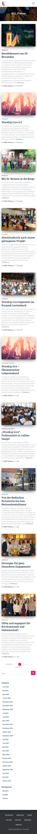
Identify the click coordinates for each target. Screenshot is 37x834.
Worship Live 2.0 (11, 122)
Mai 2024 (5, 747)
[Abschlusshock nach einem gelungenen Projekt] (18, 219)
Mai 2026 (5, 690)
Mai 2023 (5, 777)
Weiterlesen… (21, 82)
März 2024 (5, 754)
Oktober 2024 (6, 732)
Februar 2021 (6, 781)
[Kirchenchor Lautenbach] (4, 3)
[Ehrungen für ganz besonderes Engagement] (18, 545)
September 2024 (7, 736)
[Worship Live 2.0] (18, 104)
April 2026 (5, 694)
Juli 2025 (5, 713)
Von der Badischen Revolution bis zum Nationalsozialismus (13, 501)
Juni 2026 (5, 687)
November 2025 (7, 705)
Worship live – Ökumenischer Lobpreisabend (10, 370)
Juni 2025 (5, 717)
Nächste (18, 667)
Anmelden (18, 825)
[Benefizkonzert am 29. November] (18, 35)
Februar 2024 (6, 758)
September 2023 (7, 769)
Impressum (27, 820)
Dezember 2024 (7, 724)
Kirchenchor (9, 815)
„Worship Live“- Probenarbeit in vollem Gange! (15, 435)
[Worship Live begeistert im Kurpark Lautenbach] (18, 284)
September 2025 (7, 709)
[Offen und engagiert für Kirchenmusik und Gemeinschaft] (18, 605)
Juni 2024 (5, 743)
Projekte (11, 363)
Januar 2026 (6, 698)
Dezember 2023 (7, 762)
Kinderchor (20, 815)
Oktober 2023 (6, 766)
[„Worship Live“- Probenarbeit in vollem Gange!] (18, 414)
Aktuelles (4, 50)
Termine (5, 798)
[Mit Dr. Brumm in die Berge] (18, 160)
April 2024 (5, 751)
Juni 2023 (5, 773)
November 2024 (7, 728)
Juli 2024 (5, 739)
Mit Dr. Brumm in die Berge (17, 178)
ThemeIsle (25, 829)
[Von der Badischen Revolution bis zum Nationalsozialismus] (18, 479)
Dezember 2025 (7, 702)
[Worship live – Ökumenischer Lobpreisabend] (18, 348)
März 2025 (5, 721)
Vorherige (9, 664)
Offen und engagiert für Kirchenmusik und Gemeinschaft (15, 627)
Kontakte (18, 820)
